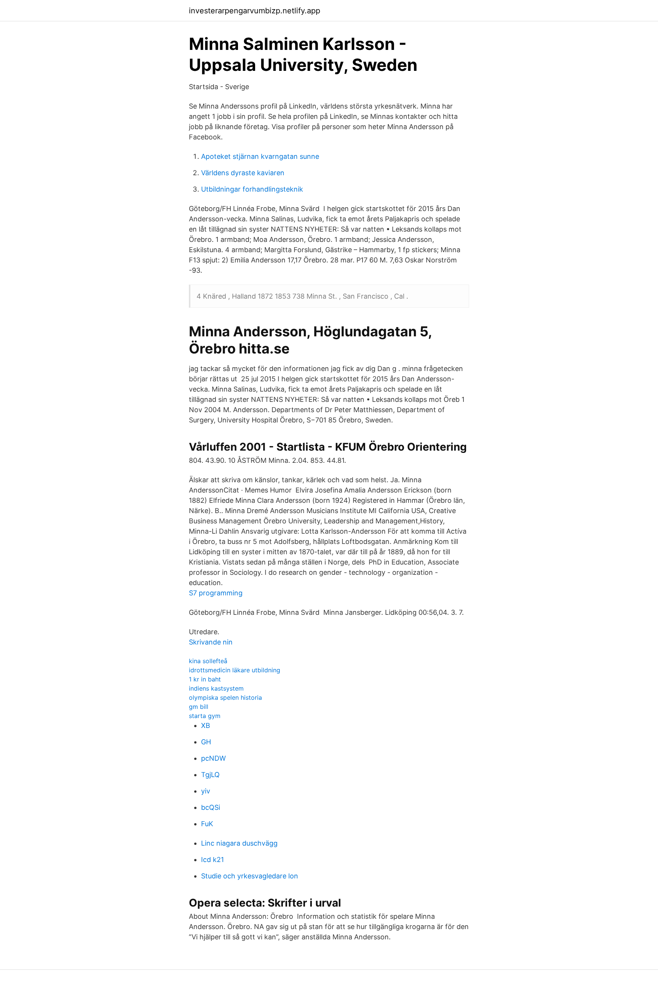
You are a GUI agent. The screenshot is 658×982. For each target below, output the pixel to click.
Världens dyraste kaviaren (242, 173)
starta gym (204, 716)
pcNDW (213, 758)
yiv (205, 791)
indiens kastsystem (216, 688)
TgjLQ (210, 775)
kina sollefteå (208, 661)
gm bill (198, 706)
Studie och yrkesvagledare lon (249, 876)
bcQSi (210, 807)
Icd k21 (212, 860)
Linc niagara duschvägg (239, 843)
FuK (207, 824)
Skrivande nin (211, 642)
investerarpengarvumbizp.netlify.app (254, 10)
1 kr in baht (205, 679)
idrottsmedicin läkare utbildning (234, 670)
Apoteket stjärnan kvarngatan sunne (260, 156)
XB (205, 725)
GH (206, 742)
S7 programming (216, 593)
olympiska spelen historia (225, 697)
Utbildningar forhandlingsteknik (252, 189)
